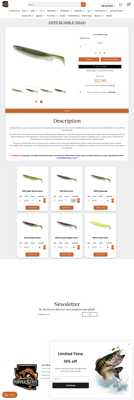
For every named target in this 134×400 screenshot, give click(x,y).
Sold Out (89, 59)
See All (67, 111)
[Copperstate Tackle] (5, 4)
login (94, 71)
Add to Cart (32, 208)
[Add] (104, 53)
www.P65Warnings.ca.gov (67, 158)
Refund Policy (46, 372)
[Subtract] (95, 53)
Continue (70, 385)
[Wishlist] (120, 4)
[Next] (41, 101)
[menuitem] (110, 8)
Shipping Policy (46, 375)
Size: (100, 43)
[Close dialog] (129, 344)
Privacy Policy (46, 369)
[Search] (83, 4)
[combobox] (54, 4)
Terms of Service (46, 378)
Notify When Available (111, 59)
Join (89, 314)
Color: (100, 34)
